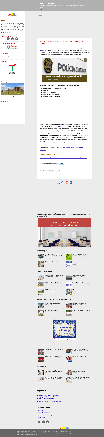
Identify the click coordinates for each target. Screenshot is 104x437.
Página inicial (41, 417)
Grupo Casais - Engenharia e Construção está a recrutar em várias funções (81, 263)
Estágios (57, 170)
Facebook (61, 163)
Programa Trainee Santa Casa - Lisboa (54, 349)
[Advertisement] (64, 26)
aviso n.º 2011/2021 (63, 126)
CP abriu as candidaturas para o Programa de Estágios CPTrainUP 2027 (54, 255)
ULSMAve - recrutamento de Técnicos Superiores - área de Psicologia (54, 283)
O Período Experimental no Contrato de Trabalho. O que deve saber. (81, 378)
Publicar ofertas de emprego (45, 415)
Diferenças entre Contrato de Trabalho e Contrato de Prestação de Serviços (54, 378)
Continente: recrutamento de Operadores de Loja (79, 276)
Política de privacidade (44, 412)
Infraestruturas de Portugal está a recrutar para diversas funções (80, 255)
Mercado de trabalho (44, 394)
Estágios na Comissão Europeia (79, 356)
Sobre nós (40, 410)
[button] (88, 42)
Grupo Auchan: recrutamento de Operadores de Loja (52, 311)
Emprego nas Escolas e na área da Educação (51, 397)
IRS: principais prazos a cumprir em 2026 (50, 401)
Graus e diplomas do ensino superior (48, 400)
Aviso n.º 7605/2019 (70, 48)
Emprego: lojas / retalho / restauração (49, 395)
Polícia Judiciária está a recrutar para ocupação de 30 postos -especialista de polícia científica (63, 158)
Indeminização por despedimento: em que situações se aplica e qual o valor (53, 370)
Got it (86, 433)
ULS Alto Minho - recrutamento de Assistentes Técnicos (53, 290)
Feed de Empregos (47, 3)
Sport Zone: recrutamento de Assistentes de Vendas (79, 304)
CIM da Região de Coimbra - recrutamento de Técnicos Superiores (81, 283)
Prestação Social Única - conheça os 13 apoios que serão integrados (81, 370)
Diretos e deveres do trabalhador (47, 398)
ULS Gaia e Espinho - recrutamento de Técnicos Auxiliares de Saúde (54, 276)
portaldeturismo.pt (10, 96)
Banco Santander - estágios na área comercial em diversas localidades (53, 357)
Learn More (79, 433)
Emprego (51, 170)
